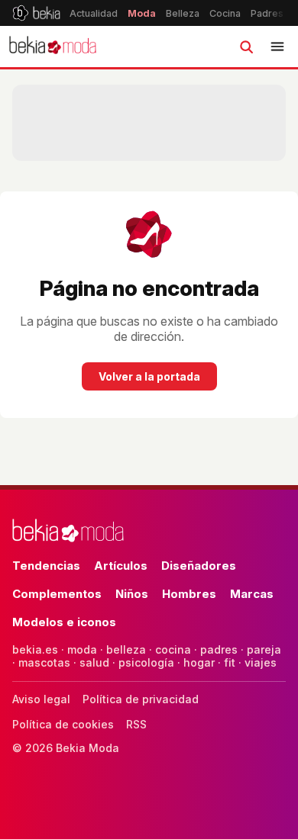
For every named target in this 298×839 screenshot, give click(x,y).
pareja (264, 649)
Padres (267, 13)
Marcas (252, 594)
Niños (131, 594)
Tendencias (46, 565)
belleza (126, 649)
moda (82, 649)
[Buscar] (246, 46)
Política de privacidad (141, 699)
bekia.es (35, 649)
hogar (199, 662)
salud (94, 662)
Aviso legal (41, 699)
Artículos (120, 565)
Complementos (57, 594)
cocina (173, 649)
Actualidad (94, 13)
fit (229, 662)
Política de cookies (63, 724)
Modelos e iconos (64, 622)
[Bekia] (36, 13)
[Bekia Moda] (52, 46)
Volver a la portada (149, 376)
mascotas (44, 662)
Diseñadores (198, 565)
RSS (136, 724)
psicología (146, 662)
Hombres (189, 594)
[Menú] (277, 46)
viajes (261, 662)
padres (219, 649)
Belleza (182, 13)
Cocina (225, 13)
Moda (142, 13)
